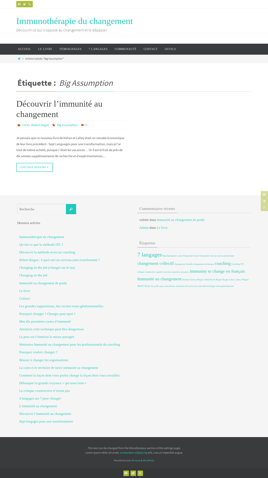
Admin (144, 228)
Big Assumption (67, 125)
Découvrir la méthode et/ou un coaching (47, 252)
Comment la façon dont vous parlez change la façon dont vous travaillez (69, 375)
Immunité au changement (159, 279)
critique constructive (146, 272)
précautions (170, 286)
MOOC (140, 286)
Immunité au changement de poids (43, 283)
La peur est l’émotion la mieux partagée (46, 337)
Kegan (219, 280)
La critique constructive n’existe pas (44, 391)
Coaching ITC (237, 264)
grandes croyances (180, 272)
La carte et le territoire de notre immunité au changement (58, 368)
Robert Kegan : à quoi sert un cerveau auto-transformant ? (59, 260)
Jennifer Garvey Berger (192, 280)
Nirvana (135, 460)
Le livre (24, 291)
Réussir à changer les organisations (43, 360)
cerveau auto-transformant (222, 256)
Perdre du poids (152, 286)
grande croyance (164, 272)
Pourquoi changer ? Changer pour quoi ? (47, 314)
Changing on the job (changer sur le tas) (47, 267)
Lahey (238, 280)
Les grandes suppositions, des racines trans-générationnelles (61, 306)
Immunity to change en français (217, 271)
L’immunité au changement (38, 406)
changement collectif (155, 263)
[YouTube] (19, 4)
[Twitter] (24, 4)
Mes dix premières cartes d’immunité (45, 321)
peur (162, 286)
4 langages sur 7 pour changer (40, 398)
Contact (24, 298)
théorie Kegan (209, 286)
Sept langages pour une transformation (46, 421)
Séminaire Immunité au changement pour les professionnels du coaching (69, 344)
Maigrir (245, 280)
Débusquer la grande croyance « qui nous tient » (53, 383)
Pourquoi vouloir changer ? (38, 352)
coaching (223, 263)
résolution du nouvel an (186, 286)
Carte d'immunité (201, 256)
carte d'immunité (185, 256)
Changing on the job (33, 275)
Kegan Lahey (228, 280)
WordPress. (148, 460)
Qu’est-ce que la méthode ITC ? (41, 244)
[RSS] (29, 4)
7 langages (149, 254)
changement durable (183, 264)
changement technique (204, 264)
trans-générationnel (225, 286)
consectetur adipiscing (133, 452)
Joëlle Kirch (209, 280)
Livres (26, 125)
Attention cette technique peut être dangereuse (51, 329)
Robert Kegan (40, 125)
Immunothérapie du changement (74, 21)
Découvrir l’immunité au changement (45, 414)
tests (200, 286)
